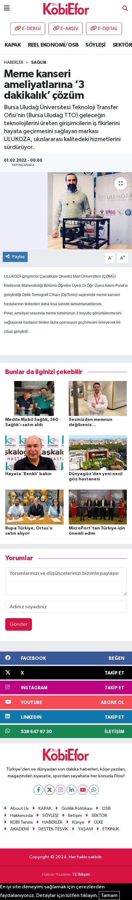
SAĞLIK (38, 62)
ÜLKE (98, 822)
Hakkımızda (21, 815)
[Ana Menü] (7, 8)
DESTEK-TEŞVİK (53, 829)
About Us (19, 808)
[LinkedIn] (72, 790)
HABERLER (52, 822)
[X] (50, 790)
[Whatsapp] (94, 790)
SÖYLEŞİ (95, 45)
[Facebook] (38, 790)
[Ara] (125, 9)
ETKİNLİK (111, 829)
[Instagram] (61, 790)
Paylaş (18, 256)
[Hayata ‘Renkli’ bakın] (34, 452)
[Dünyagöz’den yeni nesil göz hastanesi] (98, 452)
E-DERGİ (31, 28)
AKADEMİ (19, 829)
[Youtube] (83, 790)
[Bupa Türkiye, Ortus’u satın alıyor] (34, 507)
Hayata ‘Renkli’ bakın (28, 474)
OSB (106, 808)
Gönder (19, 624)
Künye (78, 822)
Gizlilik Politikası (76, 808)
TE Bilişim (81, 874)
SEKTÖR (122, 45)
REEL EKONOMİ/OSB (53, 45)
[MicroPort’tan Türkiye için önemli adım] (98, 507)
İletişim (75, 815)
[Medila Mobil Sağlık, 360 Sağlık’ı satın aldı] (34, 398)
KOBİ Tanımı (21, 822)
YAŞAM (85, 829)
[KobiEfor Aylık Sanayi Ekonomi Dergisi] (66, 8)
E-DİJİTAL (108, 28)
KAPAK (13, 45)
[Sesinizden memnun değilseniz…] (98, 398)
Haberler (13, 62)
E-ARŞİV (69, 28)
